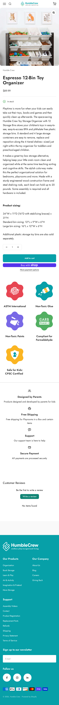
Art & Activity (8, 580)
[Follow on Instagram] (17, 678)
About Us (36, 565)
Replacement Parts (10, 620)
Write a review (30, 496)
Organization (8, 565)
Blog (34, 570)
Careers (35, 575)
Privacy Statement (10, 635)
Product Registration (11, 615)
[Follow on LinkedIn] (27, 678)
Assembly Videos (10, 606)
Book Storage (8, 570)
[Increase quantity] (18, 247)
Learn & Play (8, 575)
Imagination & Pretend (12, 585)
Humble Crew (9, 70)
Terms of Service (10, 640)
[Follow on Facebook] (7, 678)
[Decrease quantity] (6, 247)
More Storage (8, 590)
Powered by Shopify (29, 696)
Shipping (7, 630)
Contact (6, 611)
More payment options (29, 269)
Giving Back (37, 580)
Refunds (6, 625)
